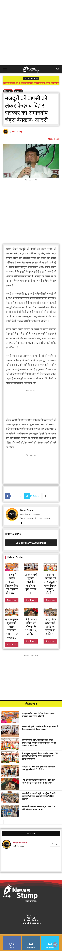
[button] (5, 69)
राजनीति (18, 91)
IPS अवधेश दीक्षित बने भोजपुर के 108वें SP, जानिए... (31, 627)
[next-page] (6, 822)
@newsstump (20, 842)
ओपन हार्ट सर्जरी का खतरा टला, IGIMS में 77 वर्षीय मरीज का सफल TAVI (39, 808)
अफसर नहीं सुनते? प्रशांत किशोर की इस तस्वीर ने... (31, 584)
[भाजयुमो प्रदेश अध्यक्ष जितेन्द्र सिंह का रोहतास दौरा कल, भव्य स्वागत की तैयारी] (11, 567)
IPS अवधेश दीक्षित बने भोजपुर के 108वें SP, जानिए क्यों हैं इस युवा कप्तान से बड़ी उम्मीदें (38, 781)
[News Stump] (6, 131)
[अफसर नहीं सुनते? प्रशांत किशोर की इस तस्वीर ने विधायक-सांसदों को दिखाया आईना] (31, 567)
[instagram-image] (11, 860)
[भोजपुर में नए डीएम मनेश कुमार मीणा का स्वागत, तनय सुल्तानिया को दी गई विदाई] (10, 771)
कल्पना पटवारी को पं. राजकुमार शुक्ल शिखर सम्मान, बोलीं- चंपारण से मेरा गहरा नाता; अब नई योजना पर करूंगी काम (39, 743)
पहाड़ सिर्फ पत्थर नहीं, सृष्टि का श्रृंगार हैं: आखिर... (50, 627)
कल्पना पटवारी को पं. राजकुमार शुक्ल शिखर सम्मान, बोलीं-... (50, 584)
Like (12, 937)
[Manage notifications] (55, 944)
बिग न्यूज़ (7, 91)
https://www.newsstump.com (31, 514)
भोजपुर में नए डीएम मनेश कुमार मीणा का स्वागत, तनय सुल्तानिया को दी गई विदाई (39, 768)
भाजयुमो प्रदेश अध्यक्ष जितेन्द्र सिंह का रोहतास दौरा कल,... (11, 584)
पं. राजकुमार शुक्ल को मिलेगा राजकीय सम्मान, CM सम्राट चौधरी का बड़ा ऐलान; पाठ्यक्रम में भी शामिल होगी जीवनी (31, 84)
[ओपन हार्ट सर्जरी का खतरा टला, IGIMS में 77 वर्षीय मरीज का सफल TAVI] (10, 811)
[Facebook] (21, 522)
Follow (55, 844)
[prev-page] (2, 822)
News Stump (17, 131)
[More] (46, 496)
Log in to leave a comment (31, 543)
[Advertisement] (31, 32)
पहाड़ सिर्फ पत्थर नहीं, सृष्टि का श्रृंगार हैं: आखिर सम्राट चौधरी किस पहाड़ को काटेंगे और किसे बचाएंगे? (39, 796)
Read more (11, 600)
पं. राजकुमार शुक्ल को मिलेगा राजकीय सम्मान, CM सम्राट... (11, 628)
